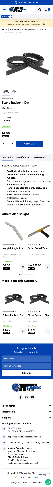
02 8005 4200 (14, 428)
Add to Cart (29, 144)
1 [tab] (19, 274)
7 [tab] (33, 274)
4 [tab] (26, 274)
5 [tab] (28, 274)
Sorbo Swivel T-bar (38, 248)
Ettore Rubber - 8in (13, 315)
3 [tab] (24, 274)
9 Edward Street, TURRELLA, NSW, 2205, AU (28, 442)
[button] (39, 9)
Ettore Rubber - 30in (39, 315)
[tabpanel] (14, 245)
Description (7, 157)
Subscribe (27, 373)
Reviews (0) (39, 157)
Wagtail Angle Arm (13, 248)
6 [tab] (31, 274)
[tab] (7, 157)
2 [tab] (22, 274)
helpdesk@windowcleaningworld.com (24, 436)
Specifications (23, 157)
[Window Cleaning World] (17, 9)
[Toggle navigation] (4, 9)
